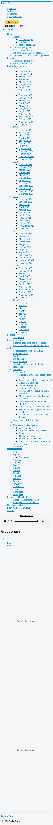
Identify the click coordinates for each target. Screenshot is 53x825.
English (16, 452)
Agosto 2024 (25, 148)
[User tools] (2, 538)
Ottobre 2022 (25, 223)
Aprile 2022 (24, 207)
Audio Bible (18, 446)
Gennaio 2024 (25, 130)
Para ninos (24, 457)
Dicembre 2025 (26, 124)
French (16, 473)
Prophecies (18, 366)
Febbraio (23, 305)
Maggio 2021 (25, 244)
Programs (11, 58)
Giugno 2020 (25, 281)
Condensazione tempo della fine (28, 351)
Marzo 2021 (24, 239)
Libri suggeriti (19, 372)
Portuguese (18, 494)
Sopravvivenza (20, 444)
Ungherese (18, 492)
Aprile (22, 311)
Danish (16, 465)
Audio (10, 422)
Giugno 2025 (25, 108)
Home (10, 34)
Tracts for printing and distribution (29, 364)
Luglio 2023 (24, 180)
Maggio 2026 (25, 82)
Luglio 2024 (24, 146)
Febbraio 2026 (25, 74)
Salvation (17, 369)
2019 (15, 300)
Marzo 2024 (24, 135)
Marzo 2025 (24, 100)
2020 (15, 265)
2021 (15, 231)
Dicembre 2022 (26, 228)
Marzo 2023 (24, 170)
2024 (15, 127)
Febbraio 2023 (25, 167)
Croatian (17, 462)
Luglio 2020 (24, 284)
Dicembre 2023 (26, 193)
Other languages (14, 449)
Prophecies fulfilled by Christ (26, 420)
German (16, 470)
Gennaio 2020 (25, 268)
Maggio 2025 (25, 106)
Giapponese (18, 486)
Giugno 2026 (25, 84)
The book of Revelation (30, 438)
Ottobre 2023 (25, 188)
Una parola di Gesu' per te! (25, 425)
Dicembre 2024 (26, 159)
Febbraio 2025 (25, 98)
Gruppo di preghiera (22, 50)
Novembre (24, 329)
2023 (15, 162)
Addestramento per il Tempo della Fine (31, 345)
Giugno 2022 (25, 212)
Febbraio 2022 (25, 201)
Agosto (22, 321)
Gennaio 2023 (25, 164)
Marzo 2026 (24, 76)
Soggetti (11, 335)
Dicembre (23, 332)
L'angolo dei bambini (17, 497)
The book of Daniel (28, 436)
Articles (10, 348)
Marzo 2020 (24, 273)
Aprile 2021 (24, 241)
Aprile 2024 (24, 138)
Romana (17, 460)
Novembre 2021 (26, 260)
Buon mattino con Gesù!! (19, 508)
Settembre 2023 (26, 186)
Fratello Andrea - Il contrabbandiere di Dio (29, 386)
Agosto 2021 (25, 252)
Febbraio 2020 (25, 271)
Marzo (22, 308)
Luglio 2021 (24, 249)
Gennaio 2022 (25, 199)
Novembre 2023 (26, 191)
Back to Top (7, 816)
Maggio (22, 313)
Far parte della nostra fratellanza (28, 52)
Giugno (22, 316)
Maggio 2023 (25, 175)
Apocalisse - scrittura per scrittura (34, 441)
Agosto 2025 (25, 114)
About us (17, 36)
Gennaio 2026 (25, 71)
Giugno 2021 (25, 247)
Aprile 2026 (24, 79)
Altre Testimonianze (22, 63)
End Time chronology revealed (33, 430)
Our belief (23, 42)
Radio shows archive (16, 66)
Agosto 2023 (25, 183)
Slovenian (17, 484)
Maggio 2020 (25, 279)
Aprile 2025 (24, 103)
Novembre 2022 (26, 225)
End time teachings (22, 428)
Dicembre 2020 (26, 297)
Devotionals (18, 359)
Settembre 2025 (26, 116)
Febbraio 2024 (25, 132)
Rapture (22, 433)
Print (9, 543)
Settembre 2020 (26, 289)
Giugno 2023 (25, 178)
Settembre (23, 324)
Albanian (17, 476)
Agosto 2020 (25, 287)
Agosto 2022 (25, 217)
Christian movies (15, 505)
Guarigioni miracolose (23, 60)
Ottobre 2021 (25, 257)
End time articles (20, 353)
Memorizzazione (15, 340)
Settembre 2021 (26, 255)
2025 (15, 92)
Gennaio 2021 (25, 233)
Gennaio (23, 303)
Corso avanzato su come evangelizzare (31, 55)
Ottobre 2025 (25, 119)
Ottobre (22, 327)
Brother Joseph (26, 39)
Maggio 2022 (25, 209)
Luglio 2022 (24, 215)
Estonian (17, 478)
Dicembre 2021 (26, 263)
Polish (16, 481)
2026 (15, 68)
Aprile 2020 (24, 276)
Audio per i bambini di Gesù (26, 500)
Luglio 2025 (24, 111)
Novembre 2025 (26, 122)
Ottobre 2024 (25, 154)
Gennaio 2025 (25, 95)
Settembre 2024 (26, 151)
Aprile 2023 (24, 172)
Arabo (16, 489)
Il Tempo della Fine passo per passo (29, 343)
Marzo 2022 (24, 204)
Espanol (16, 454)
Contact (10, 510)
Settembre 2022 (26, 220)
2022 (15, 196)
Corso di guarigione (22, 47)
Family (16, 356)
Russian (16, 468)
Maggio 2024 (25, 140)
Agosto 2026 (25, 90)
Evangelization (20, 361)
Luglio (22, 319)
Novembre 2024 (26, 156)
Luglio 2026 (24, 87)
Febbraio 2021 (25, 236)
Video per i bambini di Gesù (26, 502)
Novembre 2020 (26, 295)
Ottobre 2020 (25, 292)
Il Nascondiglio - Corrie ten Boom (35, 406)
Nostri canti (18, 337)
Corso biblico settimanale (24, 44)
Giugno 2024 (25, 143)
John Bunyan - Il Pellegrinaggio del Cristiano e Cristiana (35, 381)
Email (10, 545)
